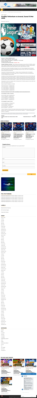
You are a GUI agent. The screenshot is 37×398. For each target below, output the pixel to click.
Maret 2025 (2, 242)
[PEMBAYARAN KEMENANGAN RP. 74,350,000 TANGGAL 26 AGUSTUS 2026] (6, 381)
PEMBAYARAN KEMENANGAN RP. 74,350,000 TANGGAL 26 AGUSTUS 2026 (12, 200)
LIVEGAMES (3, 337)
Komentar (4, 147)
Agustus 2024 (3, 252)
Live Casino (3, 335)
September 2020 (3, 309)
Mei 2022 (2, 292)
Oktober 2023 (3, 267)
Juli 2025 (2, 236)
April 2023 (2, 276)
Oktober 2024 (3, 249)
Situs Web (4, 165)
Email (3, 162)
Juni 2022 (2, 290)
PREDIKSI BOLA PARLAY (7, 131)
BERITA (2, 331)
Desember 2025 (3, 229)
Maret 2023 (2, 277)
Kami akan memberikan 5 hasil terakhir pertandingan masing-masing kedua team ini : (15, 91)
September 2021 (3, 299)
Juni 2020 (2, 312)
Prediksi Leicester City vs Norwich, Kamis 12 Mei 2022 (9, 116)
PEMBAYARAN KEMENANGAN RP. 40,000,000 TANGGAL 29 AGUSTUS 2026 (12, 195)
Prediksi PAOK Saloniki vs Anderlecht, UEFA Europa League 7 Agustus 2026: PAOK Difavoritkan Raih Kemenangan (6, 136)
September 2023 (3, 268)
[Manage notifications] (2, 396)
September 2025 (3, 233)
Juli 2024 (2, 254)
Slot (8, 368)
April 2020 (2, 315)
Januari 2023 (3, 280)
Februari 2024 (3, 261)
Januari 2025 (3, 245)
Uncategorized (3, 350)
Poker (2, 340)
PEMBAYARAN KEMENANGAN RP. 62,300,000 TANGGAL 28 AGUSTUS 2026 (12, 197)
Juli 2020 (2, 311)
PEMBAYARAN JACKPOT (4, 338)
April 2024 (2, 258)
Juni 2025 (2, 238)
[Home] (1, 9)
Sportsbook (5, 14)
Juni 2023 (2, 273)
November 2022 (3, 283)
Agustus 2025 (3, 235)
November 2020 (3, 308)
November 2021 (3, 298)
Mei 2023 (2, 274)
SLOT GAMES (3, 347)
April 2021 (2, 302)
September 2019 (3, 324)
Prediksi (2, 14)
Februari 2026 (3, 226)
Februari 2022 (3, 295)
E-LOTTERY (3, 332)
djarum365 (7, 21)
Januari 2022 (3, 296)
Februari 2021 (3, 305)
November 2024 (3, 248)
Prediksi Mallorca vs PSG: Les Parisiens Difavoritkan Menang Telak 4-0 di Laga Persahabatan (30, 136)
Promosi (2, 344)
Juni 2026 (2, 220)
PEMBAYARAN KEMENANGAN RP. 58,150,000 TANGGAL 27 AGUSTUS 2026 (12, 198)
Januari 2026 (3, 227)
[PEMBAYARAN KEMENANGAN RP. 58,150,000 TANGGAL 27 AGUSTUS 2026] (30, 363)
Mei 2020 (2, 314)
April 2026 (2, 223)
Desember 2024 (3, 246)
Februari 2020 (3, 318)
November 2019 (3, 321)
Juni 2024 (2, 255)
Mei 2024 (2, 257)
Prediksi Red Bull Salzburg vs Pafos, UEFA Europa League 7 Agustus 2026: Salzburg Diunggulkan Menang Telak (18, 136)
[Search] (35, 10)
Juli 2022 (2, 289)
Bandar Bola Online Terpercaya (6, 207)
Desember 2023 (3, 264)
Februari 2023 (3, 279)
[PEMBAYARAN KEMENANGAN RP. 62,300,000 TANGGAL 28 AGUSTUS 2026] (18, 363)
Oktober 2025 (3, 232)
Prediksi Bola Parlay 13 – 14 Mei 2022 (29, 116)
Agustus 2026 (3, 217)
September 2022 (3, 286)
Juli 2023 (2, 271)
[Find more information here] (28, 385)
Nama (3, 158)
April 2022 (2, 293)
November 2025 (3, 230)
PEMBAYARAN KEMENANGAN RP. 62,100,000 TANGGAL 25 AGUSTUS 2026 (12, 201)
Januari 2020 (3, 320)
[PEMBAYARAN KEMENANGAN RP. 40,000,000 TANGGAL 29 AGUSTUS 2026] (6, 363)
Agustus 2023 (3, 270)
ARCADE (2, 329)
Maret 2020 (2, 317)
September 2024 (3, 251)
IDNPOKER (2, 334)
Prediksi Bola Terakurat (4, 212)
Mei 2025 (2, 239)
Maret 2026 (2, 224)
